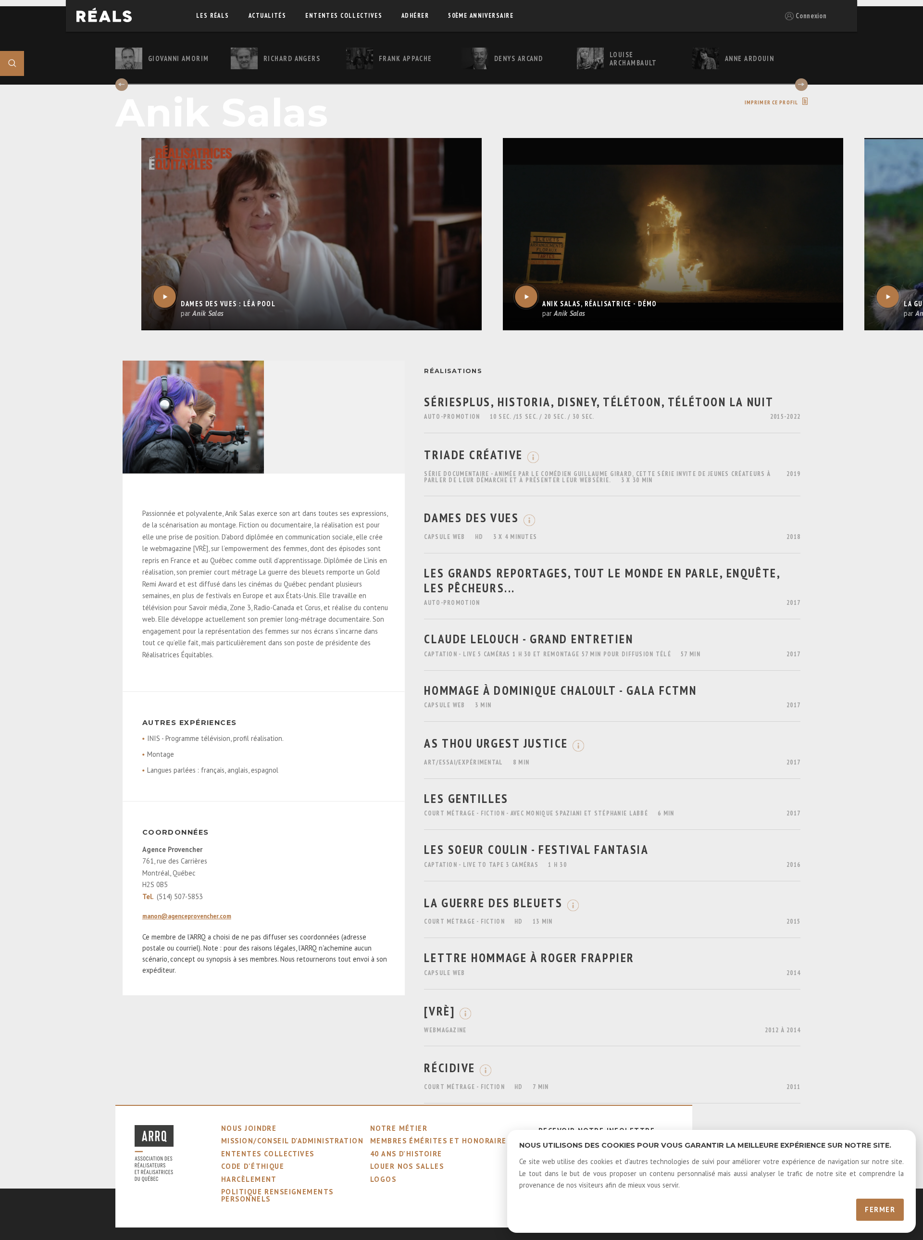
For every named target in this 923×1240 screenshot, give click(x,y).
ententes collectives (343, 16)
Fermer (880, 1209)
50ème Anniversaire (480, 16)
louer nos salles (407, 1166)
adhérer (415, 16)
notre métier (398, 1128)
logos (383, 1179)
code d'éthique (252, 1166)
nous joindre (248, 1128)
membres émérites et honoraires (440, 1140)
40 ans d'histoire (406, 1153)
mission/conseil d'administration (292, 1140)
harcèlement (249, 1179)
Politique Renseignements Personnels (277, 1195)
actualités (267, 16)
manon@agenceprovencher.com (186, 916)
